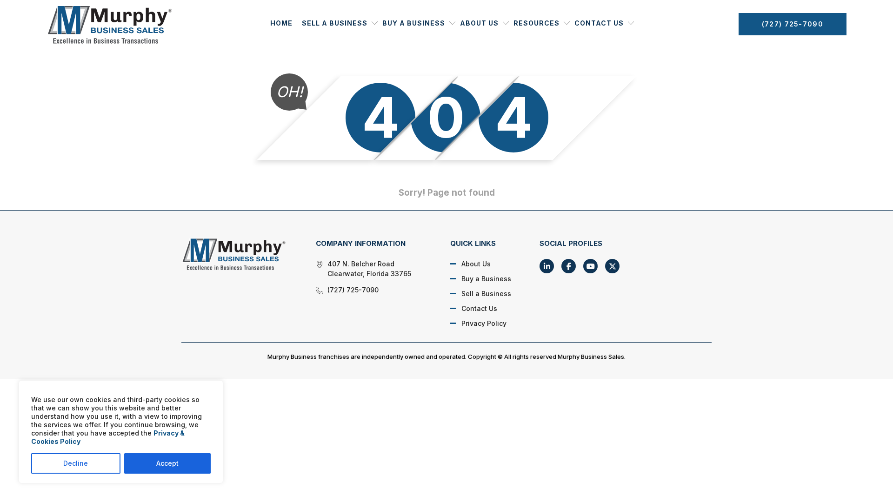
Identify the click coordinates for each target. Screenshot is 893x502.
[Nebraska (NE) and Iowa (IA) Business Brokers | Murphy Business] (238, 254)
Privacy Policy (483, 323)
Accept (167, 463)
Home (281, 23)
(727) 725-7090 (792, 24)
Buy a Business (413, 23)
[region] (121, 431)
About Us (479, 23)
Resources (536, 23)
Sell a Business (334, 23)
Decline (75, 463)
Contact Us (599, 23)
